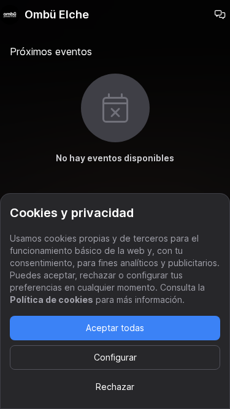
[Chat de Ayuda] (220, 15)
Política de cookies (51, 299)
